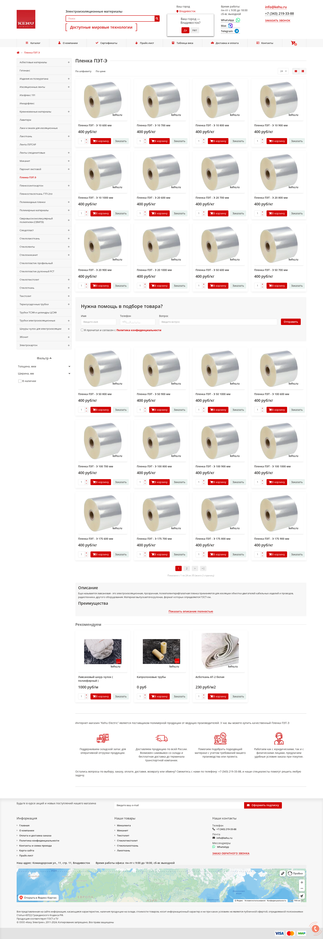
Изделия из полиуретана (34, 78)
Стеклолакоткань (30, 238)
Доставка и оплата (227, 43)
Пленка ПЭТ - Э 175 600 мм (95, 538)
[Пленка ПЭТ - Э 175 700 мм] (161, 513)
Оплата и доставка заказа (35, 835)
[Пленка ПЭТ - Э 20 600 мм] (161, 172)
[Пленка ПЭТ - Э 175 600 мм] (102, 513)
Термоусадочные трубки (34, 304)
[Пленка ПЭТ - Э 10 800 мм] (220, 100)
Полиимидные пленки (32, 202)
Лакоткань (26, 136)
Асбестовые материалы (33, 62)
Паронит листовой (30, 169)
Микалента (124, 825)
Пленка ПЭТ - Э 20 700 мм (212, 197)
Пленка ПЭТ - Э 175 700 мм (154, 538)
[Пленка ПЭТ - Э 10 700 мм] (161, 100)
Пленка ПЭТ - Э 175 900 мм (271, 538)
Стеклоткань (27, 287)
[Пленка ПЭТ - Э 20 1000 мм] (161, 244)
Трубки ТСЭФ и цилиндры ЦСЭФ (38, 312)
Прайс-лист (147, 43)
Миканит (25, 161)
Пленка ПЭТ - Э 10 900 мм (271, 125)
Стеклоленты (27, 246)
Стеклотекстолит (29, 279)
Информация (27, 818)
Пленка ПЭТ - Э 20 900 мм (95, 270)
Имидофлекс (27, 103)
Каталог (35, 43)
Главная (24, 825)
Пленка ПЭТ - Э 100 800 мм (154, 466)
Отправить (291, 321)
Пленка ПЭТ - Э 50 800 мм (95, 394)
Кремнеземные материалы (35, 111)
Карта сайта (26, 850)
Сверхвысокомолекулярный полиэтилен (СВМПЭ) (36, 220)
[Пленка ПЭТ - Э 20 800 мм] (279, 172)
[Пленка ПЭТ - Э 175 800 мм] (220, 513)
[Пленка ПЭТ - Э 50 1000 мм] (220, 368)
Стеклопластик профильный (36, 263)
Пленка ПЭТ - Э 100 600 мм (271, 394)
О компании (70, 43)
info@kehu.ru (224, 838)
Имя (83, 316)
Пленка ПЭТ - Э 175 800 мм (213, 538)
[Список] (302, 71)
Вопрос (163, 316)
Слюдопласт (27, 230)
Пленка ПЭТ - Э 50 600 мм (212, 270)
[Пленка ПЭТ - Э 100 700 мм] (102, 441)
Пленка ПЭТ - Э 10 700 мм (153, 125)
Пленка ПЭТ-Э (28, 177)
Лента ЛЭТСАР (28, 144)
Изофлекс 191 (27, 95)
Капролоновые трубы (151, 677)
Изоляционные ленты (32, 87)
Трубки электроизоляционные (37, 320)
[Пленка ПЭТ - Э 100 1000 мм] (279, 441)
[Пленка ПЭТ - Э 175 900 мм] (279, 513)
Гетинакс (25, 70)
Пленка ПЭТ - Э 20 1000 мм (154, 270)
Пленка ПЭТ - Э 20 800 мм (271, 197)
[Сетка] (295, 71)
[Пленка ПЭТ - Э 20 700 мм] (220, 172)
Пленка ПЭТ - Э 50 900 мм (153, 394)
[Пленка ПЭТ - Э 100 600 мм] (279, 368)
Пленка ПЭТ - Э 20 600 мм (153, 197)
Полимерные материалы (34, 210)
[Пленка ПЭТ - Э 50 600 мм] (220, 244)
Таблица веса (185, 43)
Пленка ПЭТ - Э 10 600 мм (95, 125)
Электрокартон (28, 345)
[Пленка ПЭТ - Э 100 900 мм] (220, 441)
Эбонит (24, 337)
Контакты (267, 43)
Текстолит (25, 296)
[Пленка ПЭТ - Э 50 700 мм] (279, 244)
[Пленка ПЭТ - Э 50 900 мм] (161, 368)
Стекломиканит (29, 255)
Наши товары (124, 818)
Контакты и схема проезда (35, 845)
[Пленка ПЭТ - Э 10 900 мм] (279, 100)
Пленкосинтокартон (31, 185)
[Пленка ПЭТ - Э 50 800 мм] (102, 368)
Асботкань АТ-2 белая (210, 677)
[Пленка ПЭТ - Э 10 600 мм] (102, 100)
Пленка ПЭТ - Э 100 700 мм (95, 466)
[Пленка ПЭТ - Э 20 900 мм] (102, 244)
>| (203, 568)
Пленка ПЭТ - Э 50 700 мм (271, 270)
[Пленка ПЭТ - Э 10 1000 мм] (102, 172)
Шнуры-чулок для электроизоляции (40, 328)
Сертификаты (108, 43)
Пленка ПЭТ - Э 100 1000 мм (272, 466)
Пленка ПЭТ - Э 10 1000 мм (95, 197)
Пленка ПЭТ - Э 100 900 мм (213, 466)
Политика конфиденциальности (39, 840)
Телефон (125, 316)
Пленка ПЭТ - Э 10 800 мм (212, 125)
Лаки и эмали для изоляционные (39, 128)
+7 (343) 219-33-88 (226, 829)
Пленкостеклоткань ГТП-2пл (36, 193)
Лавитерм (25, 119)
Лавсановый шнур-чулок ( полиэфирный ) (95, 678)
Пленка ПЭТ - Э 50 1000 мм (213, 394)
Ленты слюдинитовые (32, 152)
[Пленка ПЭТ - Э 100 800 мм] (161, 441)
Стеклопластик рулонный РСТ (37, 271)
